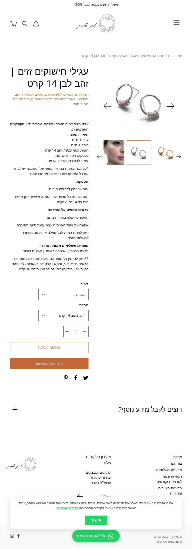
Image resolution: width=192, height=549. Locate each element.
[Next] (107, 106)
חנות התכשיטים (152, 55)
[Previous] (171, 106)
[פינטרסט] (66, 377)
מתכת (83, 305)
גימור (84, 284)
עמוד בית (175, 55)
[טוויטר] (86, 377)
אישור (96, 520)
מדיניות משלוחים (169, 469)
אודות (177, 456)
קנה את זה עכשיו (49, 363)
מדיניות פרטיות (67, 508)
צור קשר (176, 463)
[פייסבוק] (76, 377)
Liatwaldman (161, 537)
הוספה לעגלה (49, 347)
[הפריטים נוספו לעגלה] (14, 24)
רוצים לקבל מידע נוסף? (150, 409)
